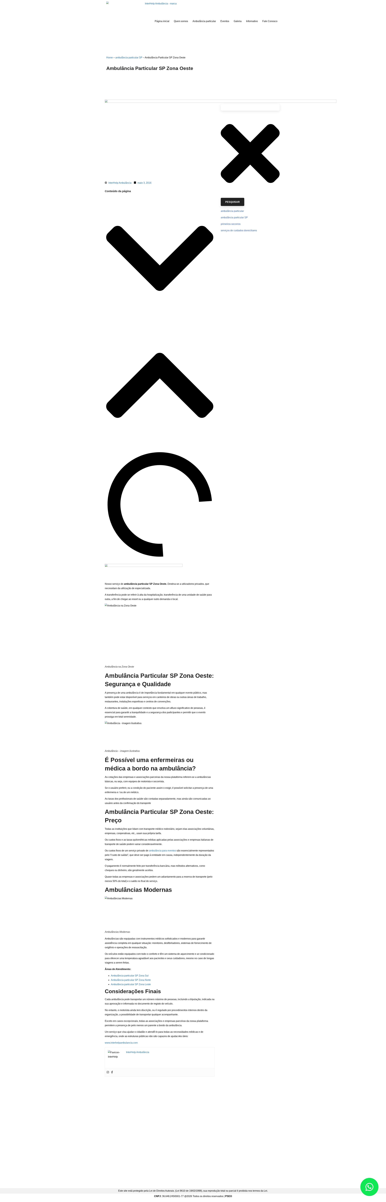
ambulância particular (232, 211)
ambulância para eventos (162, 850)
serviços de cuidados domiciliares (239, 230)
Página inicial (162, 21)
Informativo (252, 21)
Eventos (224, 21)
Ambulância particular (204, 21)
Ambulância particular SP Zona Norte (131, 980)
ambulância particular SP (128, 57)
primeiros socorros (230, 224)
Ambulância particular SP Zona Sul (130, 975)
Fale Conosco (269, 21)
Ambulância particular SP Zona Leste (131, 984)
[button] (160, 259)
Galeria (238, 21)
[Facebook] (112, 1072)
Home (109, 57)
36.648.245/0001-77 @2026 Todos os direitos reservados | (193, 1196)
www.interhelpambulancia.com (121, 1042)
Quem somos (181, 21)
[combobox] (250, 107)
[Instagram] (107, 1072)
